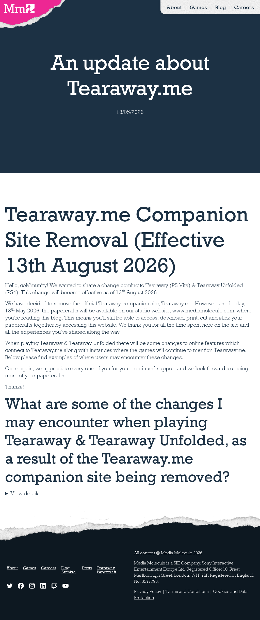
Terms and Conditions (187, 591)
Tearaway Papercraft (106, 569)
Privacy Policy (147, 591)
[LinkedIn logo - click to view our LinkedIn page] (43, 585)
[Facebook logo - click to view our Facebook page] (20, 585)
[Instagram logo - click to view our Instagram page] (32, 585)
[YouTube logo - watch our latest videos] (65, 585)
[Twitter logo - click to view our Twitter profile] (9, 585)
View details (25, 493)
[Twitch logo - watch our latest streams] (54, 585)
